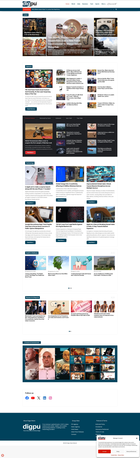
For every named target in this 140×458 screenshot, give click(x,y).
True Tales (80, 118)
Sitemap (98, 434)
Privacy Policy (121, 455)
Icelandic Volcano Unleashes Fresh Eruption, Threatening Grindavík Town (74, 142)
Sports (97, 4)
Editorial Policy (100, 424)
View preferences (131, 451)
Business (85, 4)
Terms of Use (100, 432)
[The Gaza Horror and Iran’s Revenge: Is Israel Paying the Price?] (105, 46)
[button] (137, 438)
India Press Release (77, 432)
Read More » (30, 152)
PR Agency (74, 424)
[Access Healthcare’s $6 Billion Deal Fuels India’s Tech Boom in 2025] (104, 263)
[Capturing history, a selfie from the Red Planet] (91, 135)
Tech (91, 4)
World (73, 4)
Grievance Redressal (102, 429)
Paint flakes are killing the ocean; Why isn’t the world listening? (104, 150)
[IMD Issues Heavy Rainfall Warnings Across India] (60, 127)
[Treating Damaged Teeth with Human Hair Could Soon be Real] (81, 263)
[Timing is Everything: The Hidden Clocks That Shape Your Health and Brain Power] (35, 263)
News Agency (75, 427)
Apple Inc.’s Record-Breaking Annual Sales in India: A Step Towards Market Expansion (101, 226)
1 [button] (68, 288)
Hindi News (74, 429)
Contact (73, 434)
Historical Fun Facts (45, 118)
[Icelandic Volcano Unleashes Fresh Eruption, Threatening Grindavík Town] (60, 143)
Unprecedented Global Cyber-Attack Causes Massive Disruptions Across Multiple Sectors (99, 186)
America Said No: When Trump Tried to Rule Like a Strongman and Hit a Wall (106, 80)
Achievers (58, 118)
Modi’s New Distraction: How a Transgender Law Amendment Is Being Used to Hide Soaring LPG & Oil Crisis (62, 9)
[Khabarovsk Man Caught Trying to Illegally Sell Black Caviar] (91, 143)
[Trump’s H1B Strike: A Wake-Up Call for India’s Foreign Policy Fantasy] (91, 105)
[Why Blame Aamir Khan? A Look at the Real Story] (34, 27)
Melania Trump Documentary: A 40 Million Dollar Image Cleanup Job (75, 88)
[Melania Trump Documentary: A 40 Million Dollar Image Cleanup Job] (60, 89)
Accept (104, 451)
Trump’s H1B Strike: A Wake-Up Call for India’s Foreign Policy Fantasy (106, 104)
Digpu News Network (72, 443)
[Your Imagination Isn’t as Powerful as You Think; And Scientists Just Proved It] (58, 308)
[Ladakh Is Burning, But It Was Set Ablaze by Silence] (60, 105)
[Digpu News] (30, 4)
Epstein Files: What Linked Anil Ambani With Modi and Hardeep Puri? (106, 72)
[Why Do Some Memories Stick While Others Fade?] (58, 263)
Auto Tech (69, 118)
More (103, 4)
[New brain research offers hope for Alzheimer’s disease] (91, 127)
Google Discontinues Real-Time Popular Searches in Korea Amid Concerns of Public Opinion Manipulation (38, 226)
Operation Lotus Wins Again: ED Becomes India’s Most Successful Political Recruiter (106, 32)
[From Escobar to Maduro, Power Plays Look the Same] (91, 89)
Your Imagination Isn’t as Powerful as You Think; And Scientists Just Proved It (58, 317)
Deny (117, 451)
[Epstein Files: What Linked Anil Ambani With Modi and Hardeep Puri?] (91, 72)
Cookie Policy (114, 455)
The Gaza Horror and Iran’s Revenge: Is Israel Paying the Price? (105, 52)
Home (67, 4)
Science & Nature (30, 118)
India (78, 4)
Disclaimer (99, 427)
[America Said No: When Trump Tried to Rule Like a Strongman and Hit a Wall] (91, 81)
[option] (70, 37)
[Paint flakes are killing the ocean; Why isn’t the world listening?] (91, 151)
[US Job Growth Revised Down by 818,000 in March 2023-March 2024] (81, 306)
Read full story (31, 109)
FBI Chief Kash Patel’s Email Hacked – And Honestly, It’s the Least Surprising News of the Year (38, 92)
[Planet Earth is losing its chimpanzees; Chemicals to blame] (60, 135)
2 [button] (70, 331)
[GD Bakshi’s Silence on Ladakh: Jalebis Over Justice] (91, 97)
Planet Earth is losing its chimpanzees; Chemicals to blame (73, 134)
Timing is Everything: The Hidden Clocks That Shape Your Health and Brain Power (34, 275)
